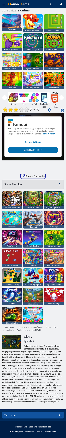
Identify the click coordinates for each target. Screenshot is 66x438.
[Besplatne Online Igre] (19, 4)
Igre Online (9, 327)
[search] (60, 415)
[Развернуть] (62, 110)
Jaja (56, 327)
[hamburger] (3, 4)
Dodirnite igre (22, 330)
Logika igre (22, 327)
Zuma (48, 327)
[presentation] (4, 97)
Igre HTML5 (36, 330)
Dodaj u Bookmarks (35, 176)
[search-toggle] (51, 4)
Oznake (39, 432)
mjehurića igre (36, 327)
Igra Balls (9, 330)
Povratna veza (50, 432)
